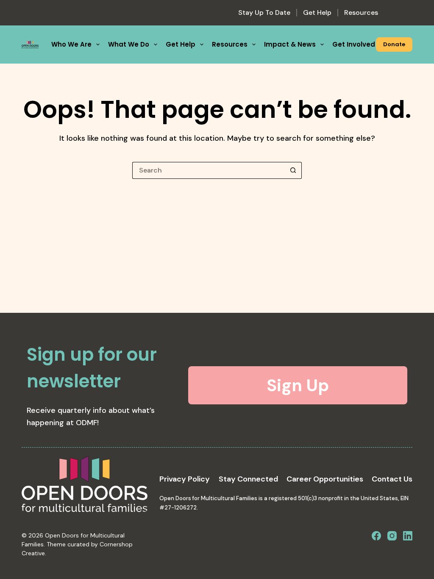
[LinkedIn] (407, 535)
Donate (394, 44)
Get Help (317, 12)
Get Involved (353, 44)
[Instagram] (392, 535)
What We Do (128, 44)
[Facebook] (376, 535)
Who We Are (71, 44)
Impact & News (290, 44)
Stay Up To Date (264, 12)
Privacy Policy (184, 479)
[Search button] (293, 170)
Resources (361, 12)
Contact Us (392, 479)
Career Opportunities (325, 479)
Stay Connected (248, 479)
